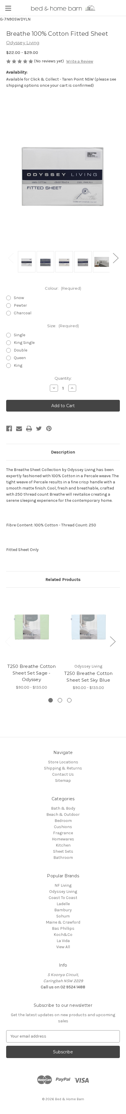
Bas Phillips (63, 928)
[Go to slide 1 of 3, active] (50, 700)
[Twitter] (39, 428)
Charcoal (22, 313)
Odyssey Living (63, 891)
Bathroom (63, 857)
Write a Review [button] (79, 61)
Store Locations (63, 762)
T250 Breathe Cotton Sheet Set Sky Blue (88, 677)
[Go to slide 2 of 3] (60, 700)
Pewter (20, 305)
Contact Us (63, 774)
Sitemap (63, 780)
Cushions (63, 826)
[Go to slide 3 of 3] (69, 700)
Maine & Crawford (63, 922)
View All (63, 946)
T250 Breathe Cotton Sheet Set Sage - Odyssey (31, 672)
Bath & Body (63, 808)
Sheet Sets (63, 851)
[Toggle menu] (8, 8)
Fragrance (63, 832)
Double (20, 350)
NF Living (63, 885)
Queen (20, 357)
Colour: (63, 288)
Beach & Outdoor (63, 814)
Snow (19, 297)
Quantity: (63, 378)
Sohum (63, 916)
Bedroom (63, 820)
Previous (10, 258)
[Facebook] (9, 428)
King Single (24, 342)
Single (19, 334)
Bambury (63, 909)
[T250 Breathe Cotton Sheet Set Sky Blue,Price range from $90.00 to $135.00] (88, 627)
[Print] (29, 428)
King (18, 365)
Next (115, 258)
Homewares (63, 839)
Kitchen (63, 845)
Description (63, 452)
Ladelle (63, 903)
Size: (63, 325)
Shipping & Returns (63, 768)
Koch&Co (63, 934)
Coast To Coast (63, 897)
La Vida (63, 940)
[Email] (19, 428)
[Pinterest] (49, 428)
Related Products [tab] (63, 579)
